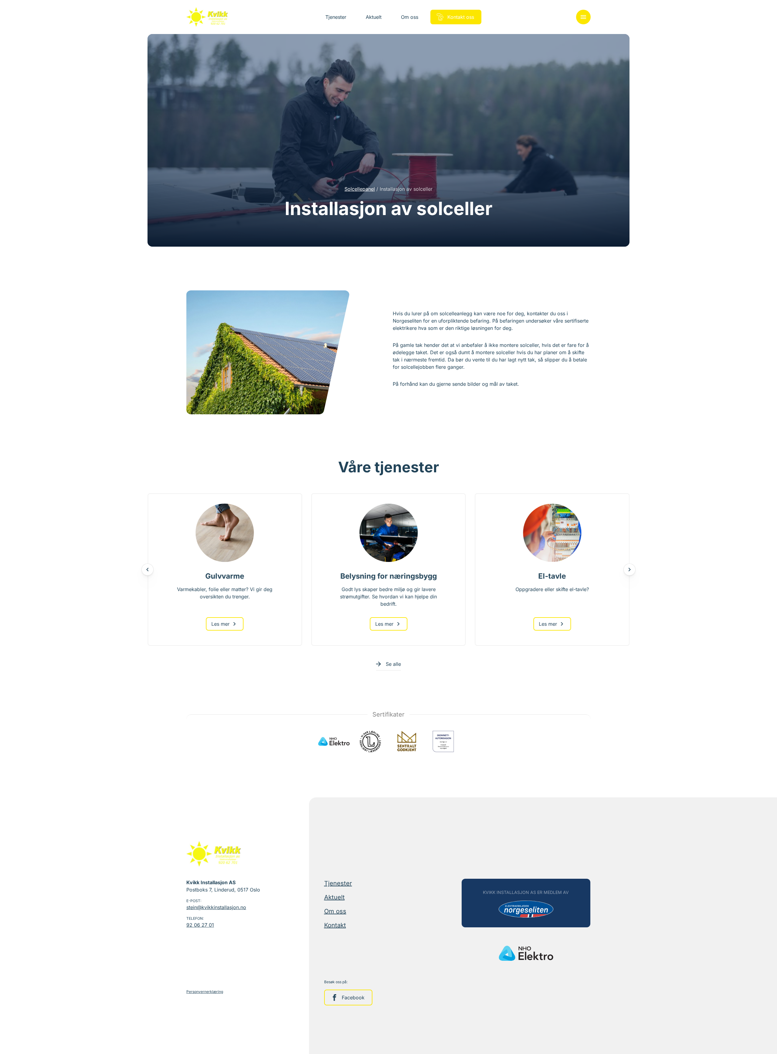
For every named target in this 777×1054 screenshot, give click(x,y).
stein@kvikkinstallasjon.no (216, 907)
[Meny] (583, 17)
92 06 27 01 (200, 925)
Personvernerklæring (204, 991)
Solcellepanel (359, 189)
